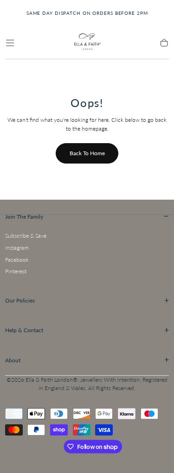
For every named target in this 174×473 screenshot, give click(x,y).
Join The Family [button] (87, 216)
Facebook (17, 259)
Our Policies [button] (87, 300)
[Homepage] (87, 43)
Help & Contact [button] (87, 330)
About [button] (87, 359)
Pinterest (15, 271)
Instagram (17, 247)
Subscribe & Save (25, 235)
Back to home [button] (87, 153)
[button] (10, 43)
